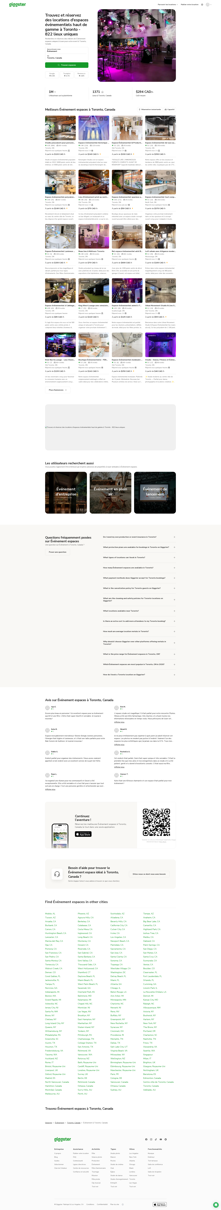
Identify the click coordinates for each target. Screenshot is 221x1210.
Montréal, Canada (53, 1089)
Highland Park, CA (151, 929)
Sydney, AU (115, 1089)
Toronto (132, 1179)
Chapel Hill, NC (85, 1003)
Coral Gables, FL (52, 976)
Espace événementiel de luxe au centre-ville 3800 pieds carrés (160, 143)
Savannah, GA (84, 988)
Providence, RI (117, 1035)
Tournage (95, 1172)
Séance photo (97, 1157)
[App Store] (83, 834)
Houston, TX (51, 1046)
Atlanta (132, 1161)
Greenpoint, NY (117, 1019)
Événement (59, 1123)
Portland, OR (149, 1031)
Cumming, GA (149, 984)
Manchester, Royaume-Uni (122, 1070)
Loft (149, 1168)
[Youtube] (161, 1139)
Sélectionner (59, 1164)
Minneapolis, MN (118, 999)
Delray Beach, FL (118, 976)
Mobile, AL (50, 913)
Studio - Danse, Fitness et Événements (160, 360)
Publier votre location (189, 4)
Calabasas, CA (84, 925)
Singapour (148, 1054)
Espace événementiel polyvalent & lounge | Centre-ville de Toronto (60, 197)
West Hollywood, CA (88, 968)
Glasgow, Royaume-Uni (154, 1066)
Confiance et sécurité (81, 1172)
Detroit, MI (148, 995)
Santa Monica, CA (53, 960)
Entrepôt (113, 1183)
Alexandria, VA (150, 1046)
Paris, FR (114, 1074)
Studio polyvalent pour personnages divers (60, 143)
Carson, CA (50, 929)
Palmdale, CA (116, 945)
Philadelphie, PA (53, 1035)
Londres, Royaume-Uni (88, 1070)
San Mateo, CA (150, 952)
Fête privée (96, 1179)
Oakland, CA (149, 941)
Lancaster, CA (51, 937)
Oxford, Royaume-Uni (55, 1074)
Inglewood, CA (85, 933)
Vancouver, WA (85, 1054)
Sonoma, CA (116, 960)
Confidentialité (102, 1204)
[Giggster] (17, 4)
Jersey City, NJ (51, 1007)
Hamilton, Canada (53, 1086)
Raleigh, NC (148, 1003)
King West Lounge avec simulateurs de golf (94, 305)
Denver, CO (50, 972)
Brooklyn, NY (84, 1015)
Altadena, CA (116, 917)
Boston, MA (50, 995)
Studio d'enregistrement (119, 1179)
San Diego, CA (150, 948)
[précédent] (48, 128)
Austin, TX (50, 1042)
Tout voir (95, 1186)
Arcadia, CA (50, 921)
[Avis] (166, 1139)
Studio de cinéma (116, 1164)
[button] (216, 1205)
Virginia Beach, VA (118, 1050)
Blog (56, 1157)
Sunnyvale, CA (150, 960)
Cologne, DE (116, 1078)
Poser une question (57, 552)
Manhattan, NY (85, 1023)
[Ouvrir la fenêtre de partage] (68, 119)
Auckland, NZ (51, 1058)
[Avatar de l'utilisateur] (207, 4)
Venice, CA (148, 964)
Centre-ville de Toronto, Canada (158, 1082)
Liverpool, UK (51, 1070)
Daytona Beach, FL (86, 976)
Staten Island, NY (86, 1027)
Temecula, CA (51, 964)
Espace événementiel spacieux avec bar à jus (127, 197)
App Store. (163, 842)
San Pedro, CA (52, 956)
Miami (131, 1168)
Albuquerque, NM (151, 1007)
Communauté (78, 1161)
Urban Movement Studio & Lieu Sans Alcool (160, 305)
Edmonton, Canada (152, 1078)
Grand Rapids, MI (53, 999)
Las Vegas (133, 1183)
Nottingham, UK (150, 1070)
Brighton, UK (149, 1062)
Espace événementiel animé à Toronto (127, 305)
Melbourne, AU (52, 1093)
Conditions (90, 1204)
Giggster (48, 1123)
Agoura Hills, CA (86, 917)
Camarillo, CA (149, 925)
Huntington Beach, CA (55, 933)
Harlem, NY (148, 1019)
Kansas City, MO (150, 999)
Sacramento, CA (118, 948)
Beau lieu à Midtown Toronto (91, 251)
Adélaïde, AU (149, 1089)
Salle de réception (154, 1172)
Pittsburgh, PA (85, 1035)
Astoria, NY (148, 1011)
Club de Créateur (60, 1168)
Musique (151, 1153)
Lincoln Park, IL (150, 988)
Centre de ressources (81, 1168)
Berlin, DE (82, 1078)
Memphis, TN (116, 1039)
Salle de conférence (155, 1164)
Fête (93, 1153)
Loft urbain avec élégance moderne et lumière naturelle (160, 251)
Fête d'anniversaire (99, 1168)
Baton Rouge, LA (118, 992)
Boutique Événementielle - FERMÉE (94, 360)
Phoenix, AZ (83, 913)
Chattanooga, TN (86, 1039)
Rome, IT (49, 1062)
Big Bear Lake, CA (151, 921)
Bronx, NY (49, 1015)
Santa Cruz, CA (150, 956)
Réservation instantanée (151, 109)
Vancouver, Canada (119, 1082)
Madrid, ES (50, 1078)
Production (96, 1161)
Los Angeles (133, 1153)
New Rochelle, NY (119, 1023)
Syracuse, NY (116, 1027)
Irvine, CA (115, 933)
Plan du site (114, 1204)
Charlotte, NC (117, 1003)
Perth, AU (82, 1093)
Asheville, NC (51, 1003)
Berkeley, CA (84, 921)
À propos (57, 1153)
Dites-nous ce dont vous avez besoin (149, 874)
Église (112, 1172)
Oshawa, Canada (85, 1086)
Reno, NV (114, 1011)
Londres (132, 1172)
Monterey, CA (84, 941)
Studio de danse (116, 1175)
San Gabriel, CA (85, 952)
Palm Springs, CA (151, 945)
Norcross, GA (51, 988)
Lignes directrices (79, 1164)
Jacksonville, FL (52, 980)
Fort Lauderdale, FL (152, 976)
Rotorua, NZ (83, 1058)
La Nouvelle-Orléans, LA (154, 992)
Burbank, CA (51, 925)
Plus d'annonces (56, 390)
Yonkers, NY (83, 1031)
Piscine (113, 1161)
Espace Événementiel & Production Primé (127, 143)
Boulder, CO (149, 968)
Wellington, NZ (117, 1058)
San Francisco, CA (53, 952)
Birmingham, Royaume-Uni (123, 1062)
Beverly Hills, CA (118, 921)
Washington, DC (118, 972)
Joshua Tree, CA (150, 933)
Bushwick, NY (149, 1015)
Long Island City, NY (54, 1023)
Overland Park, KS (86, 992)
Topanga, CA (116, 964)
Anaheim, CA (149, 917)
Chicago (132, 1164)
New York (132, 1157)
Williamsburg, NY (53, 1031)
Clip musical (96, 1183)
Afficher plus (119, 722)
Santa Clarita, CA (118, 956)
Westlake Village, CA (120, 968)
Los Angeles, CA (118, 937)
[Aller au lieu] (60, 128)
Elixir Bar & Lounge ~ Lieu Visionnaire (60, 360)
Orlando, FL (148, 980)
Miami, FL (114, 980)
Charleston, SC (150, 1035)
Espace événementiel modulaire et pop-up (127, 360)
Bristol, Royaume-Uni (55, 1066)
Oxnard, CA (83, 945)
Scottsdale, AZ (117, 913)
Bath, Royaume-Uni (87, 1062)
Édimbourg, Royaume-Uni (122, 1066)
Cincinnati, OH (117, 1031)
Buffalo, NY (115, 1015)
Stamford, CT (84, 972)
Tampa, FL (50, 984)
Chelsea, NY (50, 1019)
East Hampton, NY (86, 1019)
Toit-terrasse (153, 1161)
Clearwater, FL (150, 972)
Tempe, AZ (148, 913)
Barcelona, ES (149, 1074)
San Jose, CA (116, 952)
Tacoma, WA (51, 1054)
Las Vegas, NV (84, 1011)
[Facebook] (146, 1139)
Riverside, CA (84, 948)
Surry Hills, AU (85, 1089)
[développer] (174, 537)
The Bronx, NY (150, 1027)
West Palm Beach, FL (88, 984)
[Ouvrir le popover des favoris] (72, 119)
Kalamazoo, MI (84, 999)
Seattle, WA (149, 1050)
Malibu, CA (148, 937)
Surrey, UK (83, 1074)
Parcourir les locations (167, 4)
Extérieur (151, 1157)
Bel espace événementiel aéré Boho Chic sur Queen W (127, 251)
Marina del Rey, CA (54, 941)
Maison (113, 1157)
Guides (56, 1161)
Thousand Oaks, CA (87, 964)
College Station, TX (87, 1042)
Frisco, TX (147, 1042)
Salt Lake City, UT (119, 1046)
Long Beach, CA (85, 937)
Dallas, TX (115, 1042)
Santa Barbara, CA (86, 956)
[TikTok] (156, 1139)
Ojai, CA (48, 945)
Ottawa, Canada (117, 1086)
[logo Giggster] (62, 1139)
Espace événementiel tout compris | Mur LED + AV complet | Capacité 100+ (160, 197)
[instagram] (151, 1139)
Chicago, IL (115, 988)
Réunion (95, 1175)
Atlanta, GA (116, 984)
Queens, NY (50, 1027)
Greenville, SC (51, 1039)
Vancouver (133, 1175)
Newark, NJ (115, 1007)
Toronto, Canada (151, 1086)
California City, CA (118, 925)
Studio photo (115, 1153)
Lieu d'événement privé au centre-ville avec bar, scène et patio (94, 197)
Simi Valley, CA (85, 960)
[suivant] (72, 128)
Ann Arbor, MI (117, 995)
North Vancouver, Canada (57, 1082)
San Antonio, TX (85, 1046)
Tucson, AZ (50, 917)
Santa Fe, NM (51, 1011)
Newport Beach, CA (119, 941)
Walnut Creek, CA (53, 968)
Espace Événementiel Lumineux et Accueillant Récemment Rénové (60, 251)
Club (112, 1168)
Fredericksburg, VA (54, 1050)
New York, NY (149, 1023)
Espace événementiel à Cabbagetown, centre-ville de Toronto (60, 305)
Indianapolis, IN (52, 992)
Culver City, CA (117, 929)
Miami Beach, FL (85, 980)
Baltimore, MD (85, 995)
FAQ (74, 1157)
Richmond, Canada (86, 1082)
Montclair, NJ (84, 1007)
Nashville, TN (149, 1039)
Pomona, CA (51, 948)
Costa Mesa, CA (85, 929)
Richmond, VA (84, 1050)
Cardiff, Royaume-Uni (88, 1066)
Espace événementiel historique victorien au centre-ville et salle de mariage (94, 143)
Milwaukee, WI (117, 1054)
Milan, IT (147, 1058)
